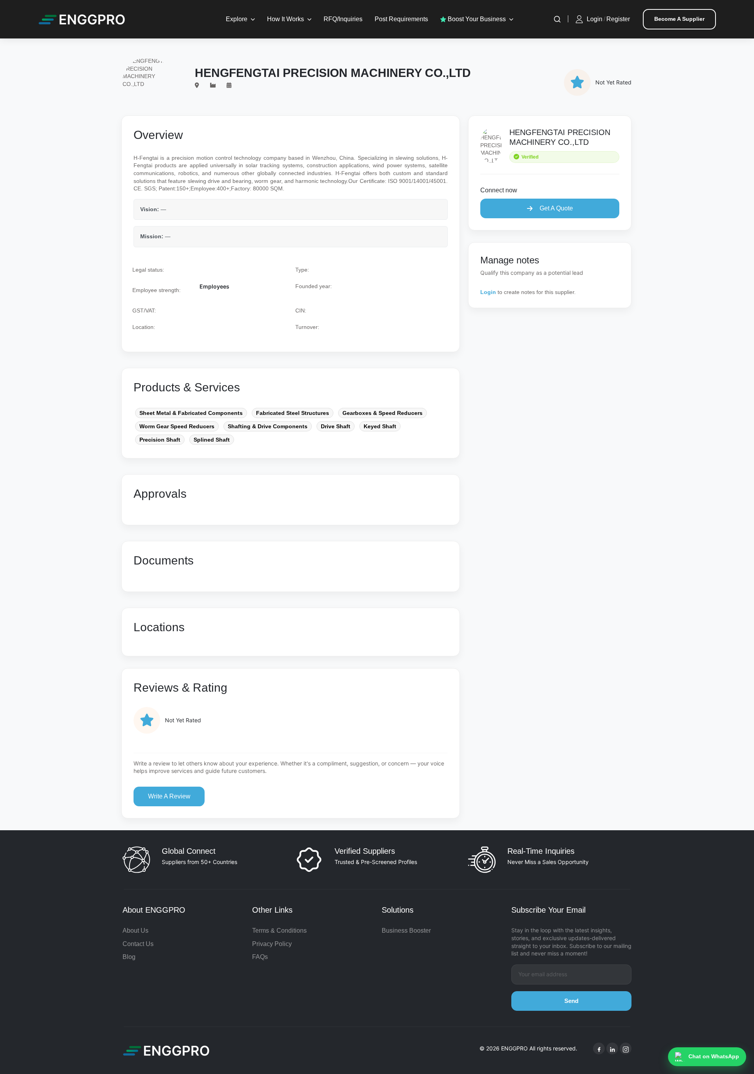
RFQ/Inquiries (343, 19)
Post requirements (401, 19)
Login (594, 19)
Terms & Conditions (279, 930)
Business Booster (406, 930)
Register (618, 19)
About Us (135, 930)
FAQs (260, 956)
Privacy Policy (272, 944)
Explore (236, 19)
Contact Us (138, 944)
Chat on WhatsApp (713, 1056)
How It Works (285, 19)
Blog (129, 956)
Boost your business (476, 19)
